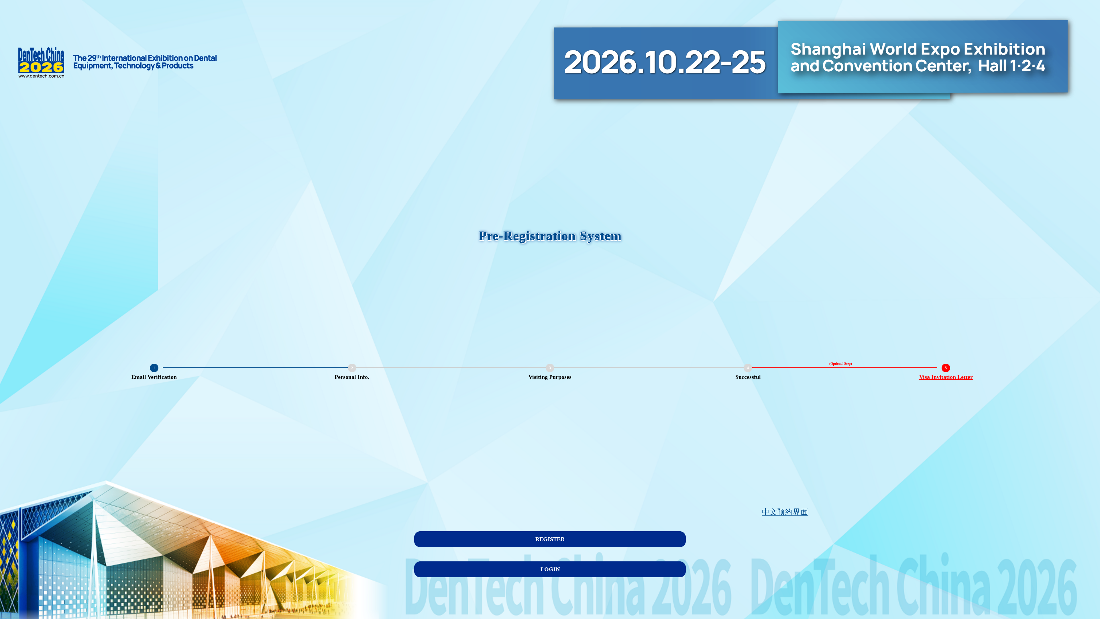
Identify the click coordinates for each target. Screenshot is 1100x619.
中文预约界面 (785, 512)
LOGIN (550, 569)
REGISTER (550, 539)
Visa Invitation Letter (946, 377)
